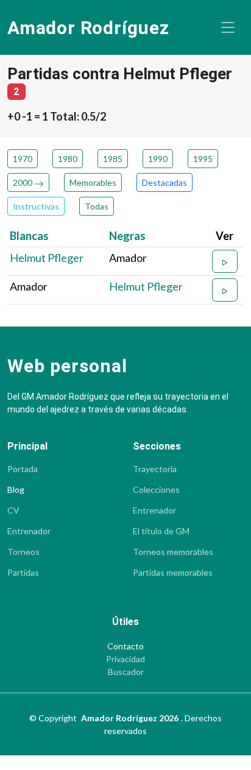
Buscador (126, 672)
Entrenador (29, 531)
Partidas (23, 572)
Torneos (23, 552)
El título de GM (161, 531)
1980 (67, 159)
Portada (22, 469)
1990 (158, 159)
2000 (23, 182)
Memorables (92, 182)
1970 (22, 159)
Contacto (125, 646)
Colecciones (156, 490)
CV (13, 510)
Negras (127, 235)
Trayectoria (155, 469)
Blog (15, 490)
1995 (203, 159)
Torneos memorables (173, 552)
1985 (112, 159)
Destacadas (164, 182)
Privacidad (125, 659)
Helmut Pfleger (46, 257)
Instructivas (36, 206)
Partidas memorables (173, 572)
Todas (96, 206)
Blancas (29, 235)
